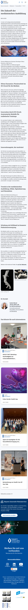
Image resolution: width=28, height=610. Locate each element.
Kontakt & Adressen (20, 577)
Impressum (14, 583)
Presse (4, 577)
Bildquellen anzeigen (6, 493)
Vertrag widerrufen (19, 582)
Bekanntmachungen (12, 579)
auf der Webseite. (22, 264)
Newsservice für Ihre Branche (14, 553)
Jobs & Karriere (11, 577)
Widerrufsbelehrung (9, 582)
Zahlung (22, 580)
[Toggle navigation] (25, 2)
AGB (5, 579)
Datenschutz (15, 580)
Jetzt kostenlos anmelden (9, 515)
